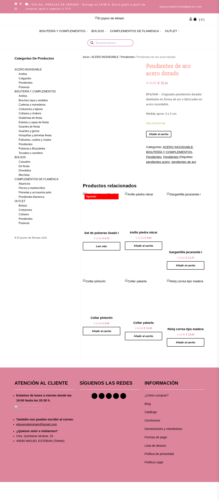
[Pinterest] (109, 396)
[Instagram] (102, 396)
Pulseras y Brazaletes (32, 148)
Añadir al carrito (158, 134)
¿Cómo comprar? (157, 395)
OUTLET (171, 31)
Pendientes (127, 57)
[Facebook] (94, 396)
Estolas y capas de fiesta (34, 122)
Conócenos (152, 420)
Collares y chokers (30, 113)
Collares (24, 214)
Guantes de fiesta (29, 126)
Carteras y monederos (32, 104)
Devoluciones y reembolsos (163, 429)
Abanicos (24, 183)
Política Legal (154, 462)
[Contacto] (123, 396)
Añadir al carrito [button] (143, 245)
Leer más (101, 246)
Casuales (24, 161)
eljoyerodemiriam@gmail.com (181, 6)
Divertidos (25, 170)
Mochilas (24, 174)
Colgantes (25, 78)
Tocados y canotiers (31, 153)
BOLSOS (97, 31)
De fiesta (24, 166)
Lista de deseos (155, 445)
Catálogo (151, 412)
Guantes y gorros (29, 131)
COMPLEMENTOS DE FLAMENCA (134, 31)
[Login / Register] (191, 19)
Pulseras (24, 87)
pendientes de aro (183, 162)
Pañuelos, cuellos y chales (35, 139)
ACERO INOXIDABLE (105, 57)
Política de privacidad (159, 454)
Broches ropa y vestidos (33, 100)
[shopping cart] (196, 19)
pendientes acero (158, 162)
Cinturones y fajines (31, 109)
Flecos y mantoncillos (32, 188)
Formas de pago (156, 437)
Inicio (86, 57)
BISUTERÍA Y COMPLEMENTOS (62, 31)
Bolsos (23, 205)
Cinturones (25, 210)
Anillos (23, 74)
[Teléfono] (116, 396)
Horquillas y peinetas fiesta (35, 135)
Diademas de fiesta (30, 117)
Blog (148, 404)
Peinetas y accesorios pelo (35, 192)
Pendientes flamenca (31, 196)
